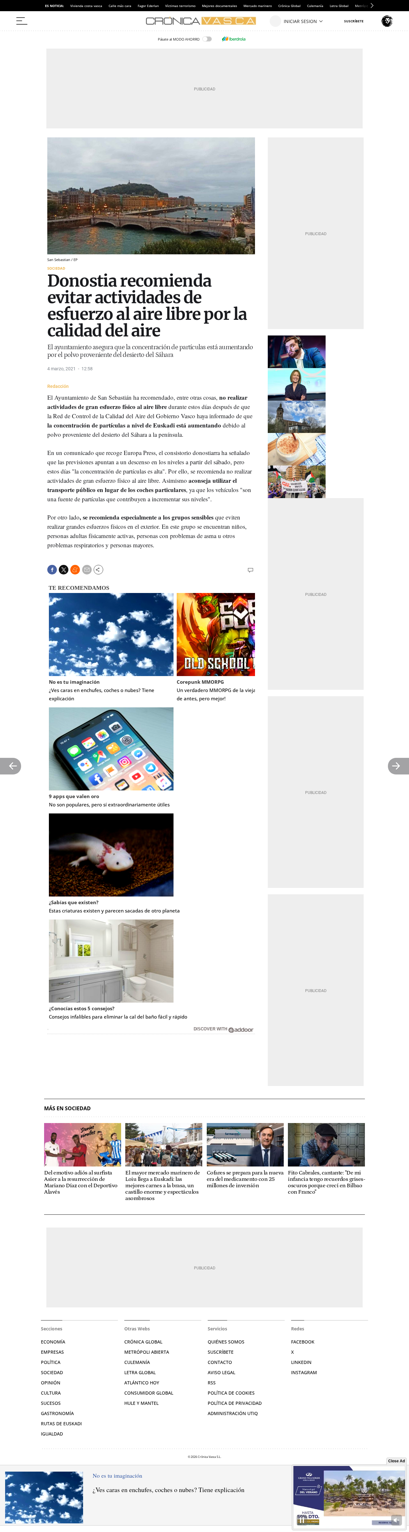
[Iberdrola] (233, 39)
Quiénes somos (226, 1342)
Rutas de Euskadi (61, 1423)
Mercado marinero (257, 6)
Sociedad (56, 268)
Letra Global (339, 6)
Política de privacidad (235, 1403)
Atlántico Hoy (141, 1383)
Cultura (51, 1393)
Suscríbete (221, 1352)
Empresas (52, 1352)
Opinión (50, 1383)
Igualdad (52, 1434)
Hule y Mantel (141, 1403)
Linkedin (301, 1362)
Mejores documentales (219, 6)
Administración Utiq (233, 1413)
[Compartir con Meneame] (75, 569)
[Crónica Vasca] (204, 21)
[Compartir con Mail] (87, 569)
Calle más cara (120, 6)
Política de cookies (231, 1393)
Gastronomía (57, 1413)
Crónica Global (289, 6)
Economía (53, 1342)
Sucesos (51, 1403)
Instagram (304, 1372)
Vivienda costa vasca (86, 6)
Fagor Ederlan (148, 6)
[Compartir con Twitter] (63, 569)
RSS (212, 1383)
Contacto (220, 1362)
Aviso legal (221, 1372)
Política (50, 1362)
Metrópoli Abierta (146, 1352)
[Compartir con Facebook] (52, 569)
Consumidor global (148, 1393)
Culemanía (315, 6)
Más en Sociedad (67, 1108)
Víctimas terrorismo (180, 6)
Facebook (302, 1342)
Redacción (58, 386)
